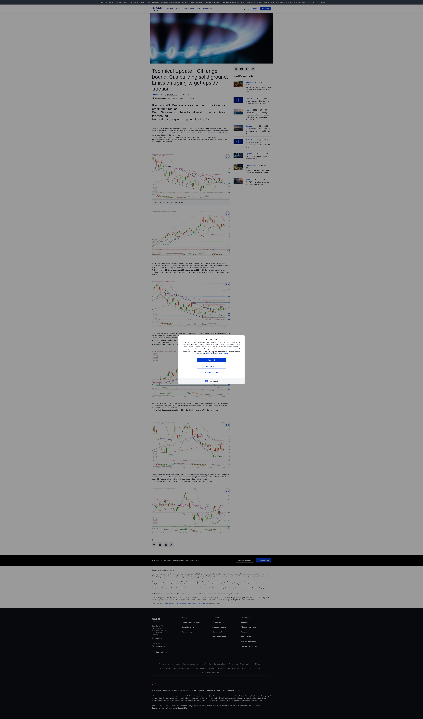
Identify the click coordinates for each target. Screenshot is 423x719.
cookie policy (209, 353)
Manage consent (211, 372)
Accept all (211, 360)
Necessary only (211, 366)
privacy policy (223, 353)
